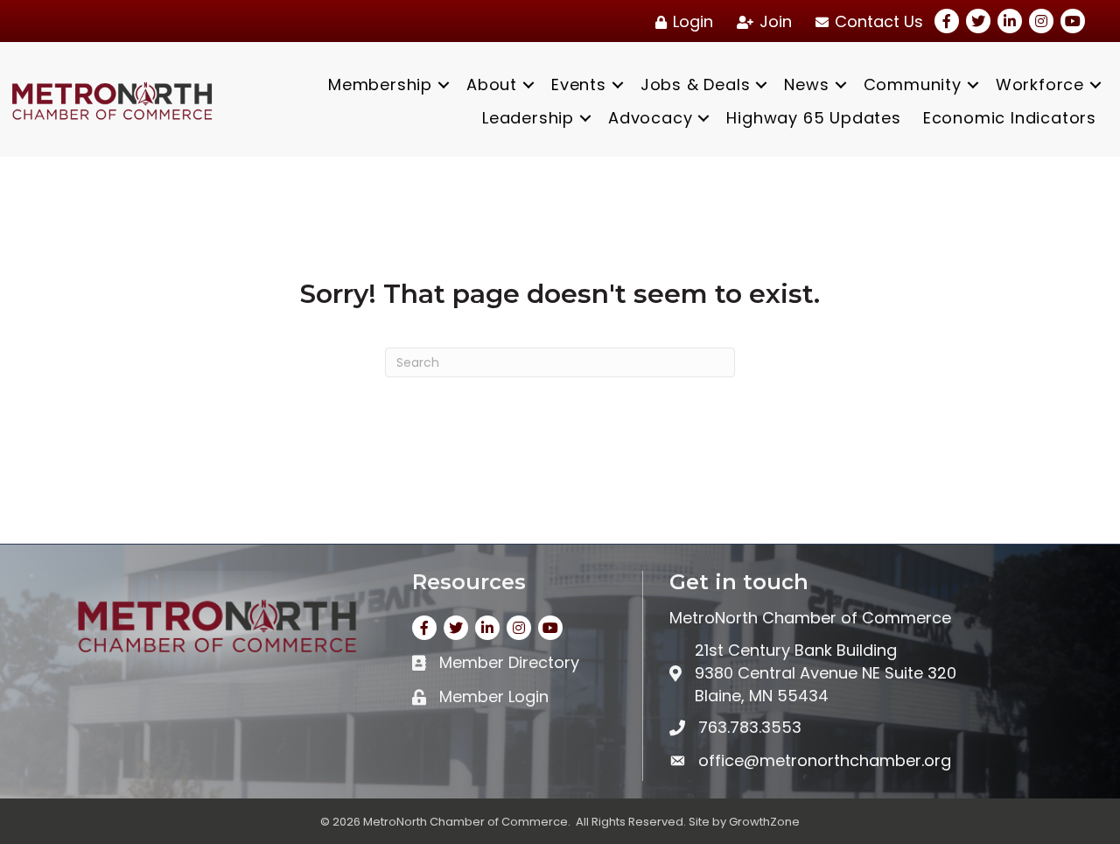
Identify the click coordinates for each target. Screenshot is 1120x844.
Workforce (1040, 84)
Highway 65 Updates (813, 118)
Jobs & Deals (695, 84)
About (491, 84)
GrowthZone (764, 821)
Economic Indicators (1009, 118)
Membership (380, 84)
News (806, 84)
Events (578, 84)
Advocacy (650, 118)
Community (913, 84)
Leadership (528, 118)
